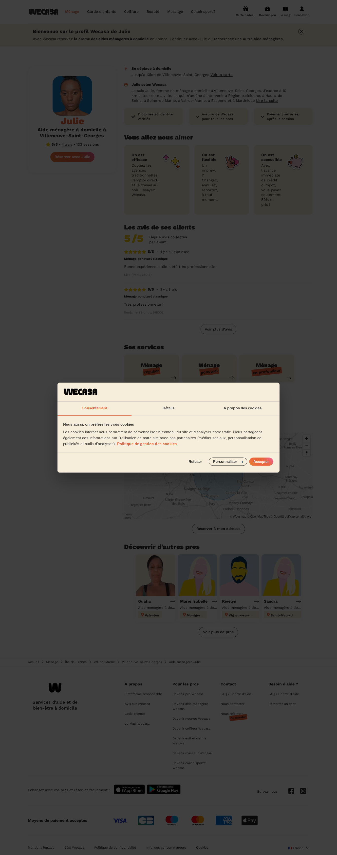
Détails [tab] (169, 408)
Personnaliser (225, 461)
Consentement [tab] (94, 408)
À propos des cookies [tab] (243, 408)
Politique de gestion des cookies (147, 444)
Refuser (195, 461)
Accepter (261, 461)
